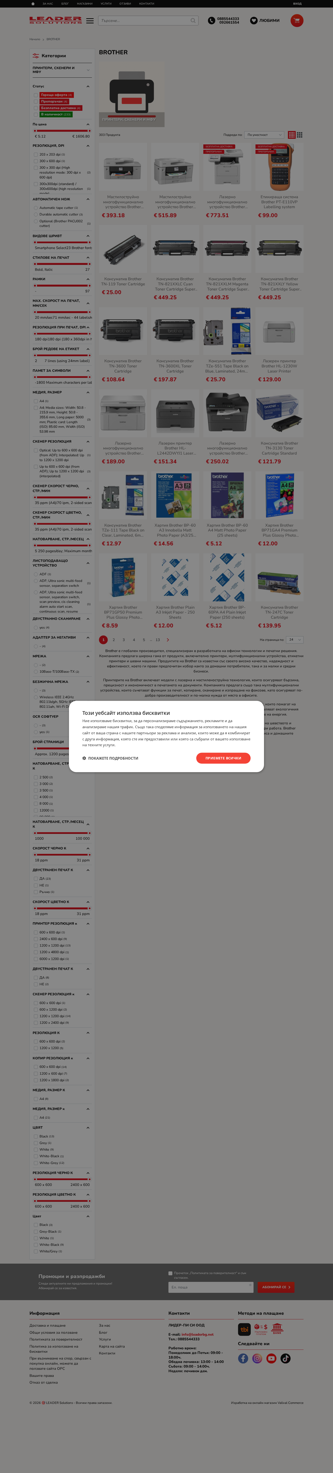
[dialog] (166, 736)
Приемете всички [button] (223, 758)
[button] (110, 758)
